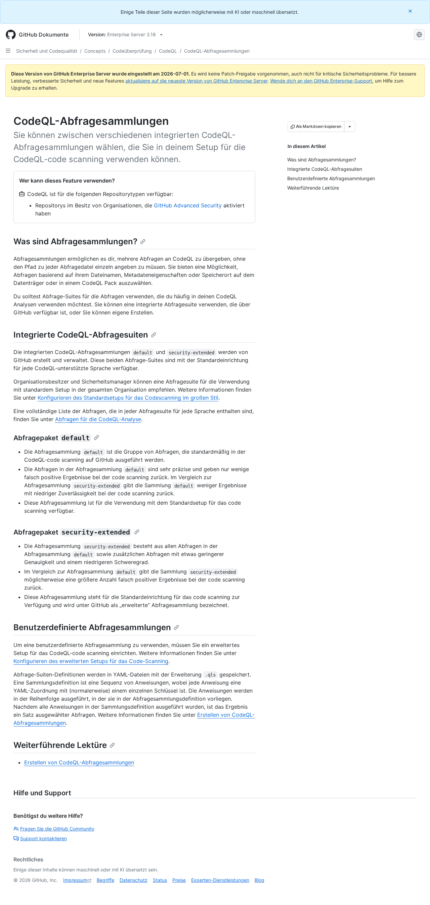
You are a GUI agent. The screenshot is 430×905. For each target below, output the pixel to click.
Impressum (75, 880)
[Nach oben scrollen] (415, 890)
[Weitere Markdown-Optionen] (349, 126)
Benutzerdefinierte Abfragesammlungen (92, 627)
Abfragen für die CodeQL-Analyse (98, 419)
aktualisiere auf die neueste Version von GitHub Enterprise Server (196, 81)
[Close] (410, 11)
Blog (259, 880)
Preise (179, 880)
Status (160, 880)
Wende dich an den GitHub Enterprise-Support (321, 81)
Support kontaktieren (43, 838)
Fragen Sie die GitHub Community (57, 829)
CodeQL (168, 51)
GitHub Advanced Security (188, 205)
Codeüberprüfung (132, 51)
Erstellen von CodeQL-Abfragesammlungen (79, 762)
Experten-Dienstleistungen (220, 880)
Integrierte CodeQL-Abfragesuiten (80, 335)
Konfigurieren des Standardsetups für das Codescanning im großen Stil (128, 397)
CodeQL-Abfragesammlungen (217, 51)
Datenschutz (133, 880)
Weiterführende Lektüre (60, 745)
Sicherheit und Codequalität (46, 51)
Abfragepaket (51, 438)
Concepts (94, 51)
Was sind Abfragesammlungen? (75, 241)
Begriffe (105, 880)
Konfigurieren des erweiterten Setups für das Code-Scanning (90, 661)
